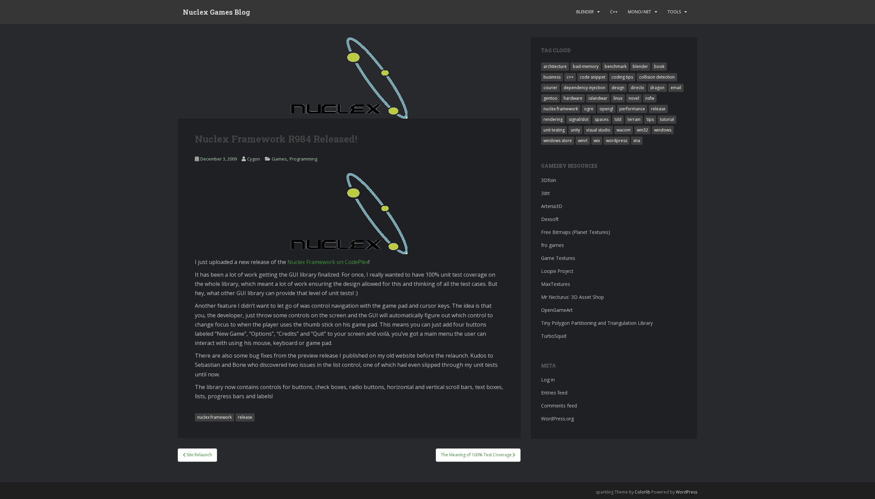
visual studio (598, 130)
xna (636, 140)
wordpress (616, 140)
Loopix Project (557, 271)
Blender (585, 12)
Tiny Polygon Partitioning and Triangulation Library (597, 323)
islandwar (598, 98)
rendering (553, 119)
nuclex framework (214, 417)
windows (662, 130)
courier (550, 88)
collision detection (657, 77)
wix (597, 140)
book (659, 66)
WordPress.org (557, 418)
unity (575, 130)
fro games (552, 245)
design (617, 88)
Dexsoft (550, 219)
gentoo (550, 98)
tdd (618, 119)
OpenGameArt (557, 310)
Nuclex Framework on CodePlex (327, 262)
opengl (606, 109)
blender (640, 66)
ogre (588, 109)
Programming (303, 159)
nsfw (649, 98)
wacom (624, 130)
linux (618, 98)
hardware (573, 98)
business (552, 77)
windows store (557, 140)
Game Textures (558, 258)
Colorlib (642, 492)
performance (632, 109)
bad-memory (585, 66)
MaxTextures (555, 284)
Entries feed (554, 392)
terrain (634, 119)
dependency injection (584, 88)
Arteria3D (551, 206)
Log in (548, 379)
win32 (642, 130)
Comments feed (559, 405)
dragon (657, 88)
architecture (555, 66)
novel (634, 98)
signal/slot (579, 119)
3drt (545, 193)
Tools (674, 12)
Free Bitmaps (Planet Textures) (575, 232)
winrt (583, 140)
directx (637, 88)
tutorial (667, 119)
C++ (614, 12)
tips (650, 119)
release (245, 417)
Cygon (253, 159)
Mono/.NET (639, 12)
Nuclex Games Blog (216, 12)
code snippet (592, 77)
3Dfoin (548, 180)
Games (279, 159)
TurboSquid (553, 336)
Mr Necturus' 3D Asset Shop (572, 297)
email (676, 88)
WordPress (686, 492)
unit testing (554, 130)
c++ (570, 77)
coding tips (622, 77)
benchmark (616, 66)
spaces (601, 119)
